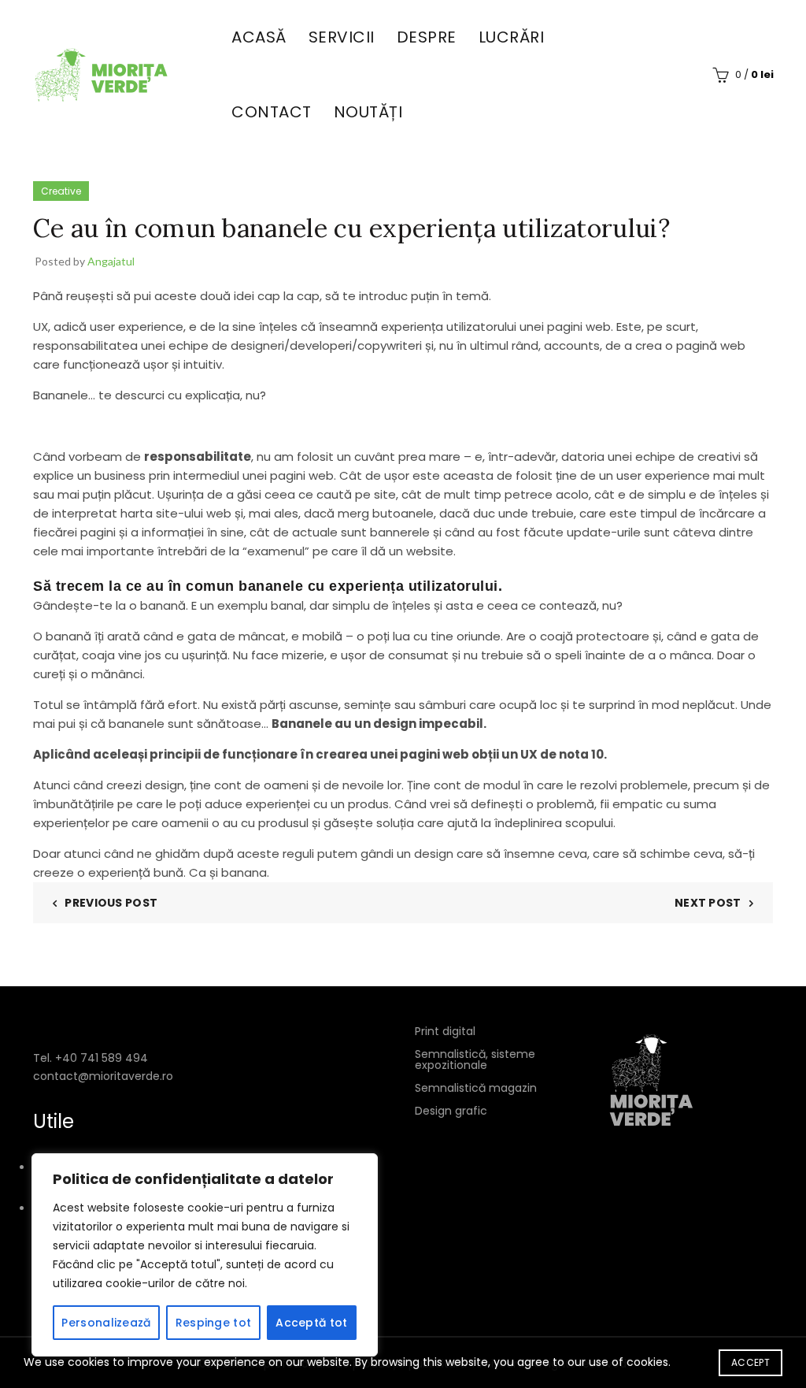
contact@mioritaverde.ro (103, 1076)
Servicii (342, 37)
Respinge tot (214, 1322)
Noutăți (368, 112)
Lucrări (512, 37)
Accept (750, 1362)
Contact (271, 112)
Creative (61, 191)
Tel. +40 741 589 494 (90, 1058)
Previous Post (111, 903)
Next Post (708, 903)
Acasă (259, 37)
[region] (204, 1254)
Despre (427, 37)
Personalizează (105, 1322)
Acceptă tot (311, 1322)
